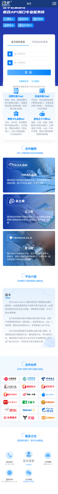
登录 (29, 72)
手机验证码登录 (40, 41)
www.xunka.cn (20, 301)
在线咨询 (29, 465)
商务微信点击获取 (28, 482)
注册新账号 (24, 81)
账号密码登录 (18, 41)
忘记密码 (35, 81)
